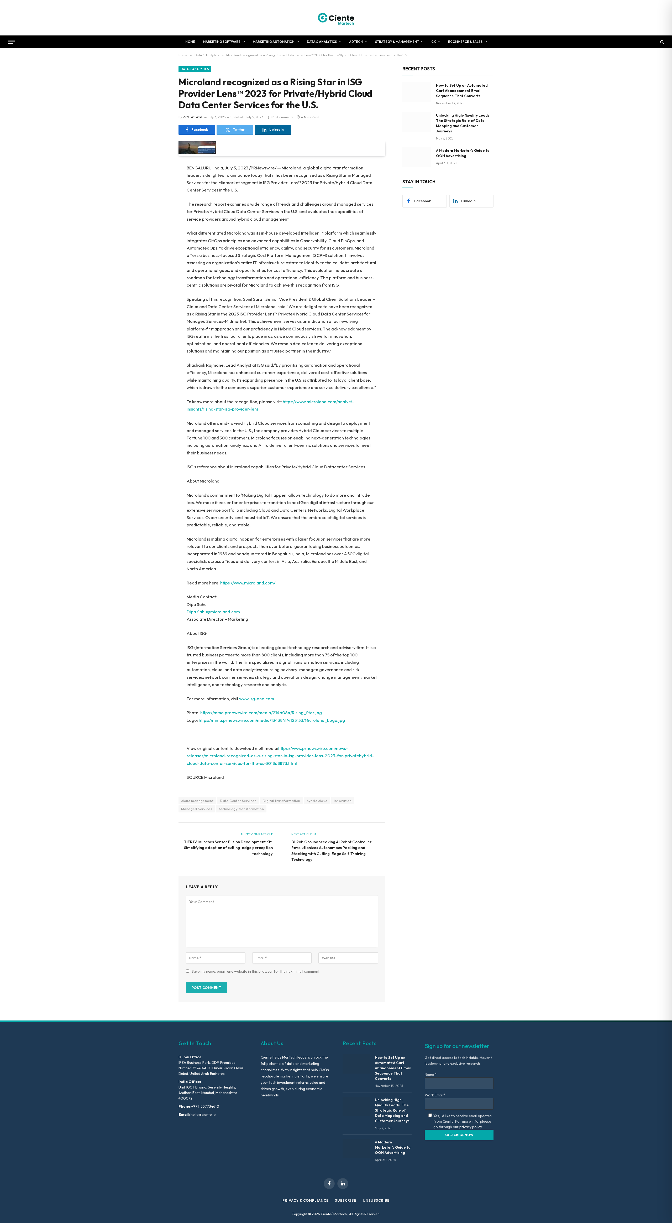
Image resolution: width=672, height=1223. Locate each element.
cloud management (197, 801)
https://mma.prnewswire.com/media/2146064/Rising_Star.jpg (261, 712)
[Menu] (11, 42)
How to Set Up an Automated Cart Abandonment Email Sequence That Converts (462, 90)
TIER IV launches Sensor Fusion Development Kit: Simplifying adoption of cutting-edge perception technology (228, 847)
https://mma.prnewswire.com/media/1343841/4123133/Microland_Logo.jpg (272, 720)
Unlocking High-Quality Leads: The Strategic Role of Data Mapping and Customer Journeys (463, 123)
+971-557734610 (205, 1106)
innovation (342, 801)
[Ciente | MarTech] (336, 17)
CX (433, 42)
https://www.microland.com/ (247, 582)
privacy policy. (470, 1126)
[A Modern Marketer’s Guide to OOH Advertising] (416, 157)
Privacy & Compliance (305, 1200)
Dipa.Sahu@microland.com (213, 611)
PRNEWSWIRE (193, 117)
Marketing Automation (274, 42)
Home (190, 42)
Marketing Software (221, 42)
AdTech (356, 42)
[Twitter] (160, 195)
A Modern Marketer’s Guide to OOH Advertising (463, 153)
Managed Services (196, 809)
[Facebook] (160, 181)
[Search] (661, 42)
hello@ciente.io (203, 1114)
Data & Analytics (322, 42)
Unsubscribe (376, 1200)
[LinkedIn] (160, 208)
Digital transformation (281, 801)
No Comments (282, 117)
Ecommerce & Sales (465, 42)
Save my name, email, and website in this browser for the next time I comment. (256, 971)
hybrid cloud (317, 801)
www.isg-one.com (256, 698)
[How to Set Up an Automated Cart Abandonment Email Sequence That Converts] (416, 92)
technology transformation (241, 809)
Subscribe (345, 1200)
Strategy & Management (397, 42)
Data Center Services (238, 801)
